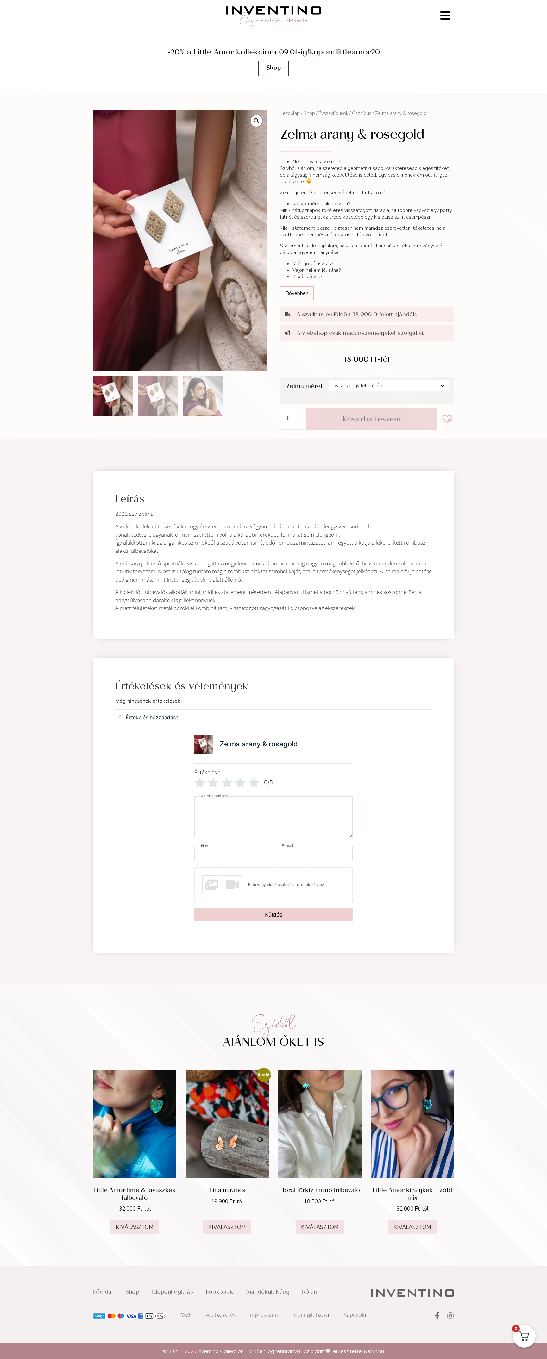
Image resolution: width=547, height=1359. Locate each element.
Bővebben (297, 293)
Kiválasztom (135, 1227)
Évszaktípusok (333, 113)
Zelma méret (304, 386)
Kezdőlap (290, 113)
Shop (309, 113)
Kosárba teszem (372, 420)
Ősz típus (361, 113)
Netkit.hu (374, 1351)
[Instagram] (450, 1315)
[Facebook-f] (437, 1315)
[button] (256, 121)
